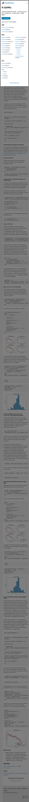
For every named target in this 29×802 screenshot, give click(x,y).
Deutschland (5, 41)
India (3, 65)
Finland (3, 45)
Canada (3, 29)
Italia (3, 52)
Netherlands (18, 37)
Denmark (4, 39)
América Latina (5, 27)
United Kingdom (19, 56)
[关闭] (27, 3)
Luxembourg (5, 54)
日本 (3, 76)
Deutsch (19, 50)
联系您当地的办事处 (14, 83)
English (18, 52)
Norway (17, 39)
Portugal (17, 43)
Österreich (18, 41)
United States (5, 31)
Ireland (3, 50)
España (3, 43)
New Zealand (5, 67)
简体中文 (5, 71)
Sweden (17, 45)
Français (19, 54)
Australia (4, 63)
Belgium (4, 37)
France (3, 47)
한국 (3, 78)
